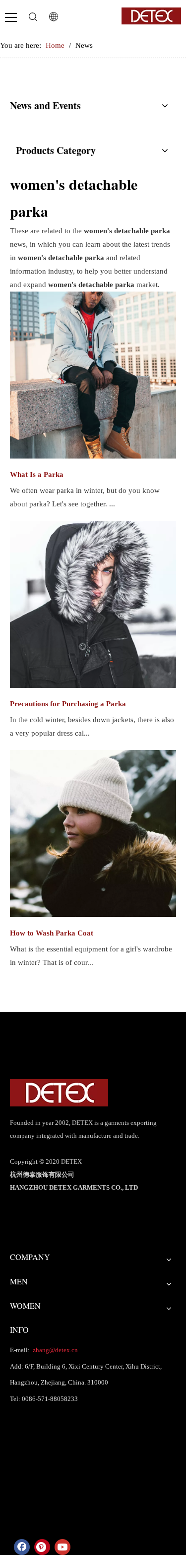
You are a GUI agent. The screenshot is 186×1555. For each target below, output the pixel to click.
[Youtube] (62, 1547)
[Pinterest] (42, 1547)
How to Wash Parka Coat (51, 933)
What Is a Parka (36, 474)
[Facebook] (22, 1547)
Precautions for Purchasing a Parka (68, 704)
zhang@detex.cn (54, 1350)
